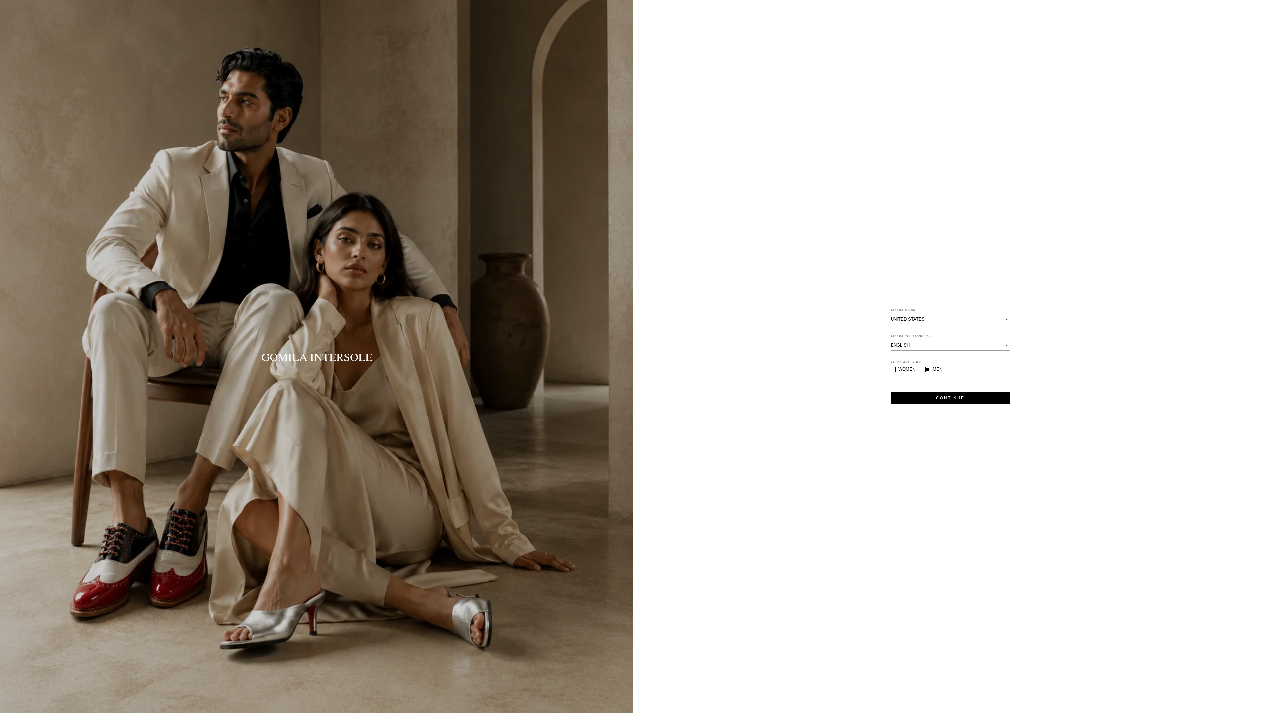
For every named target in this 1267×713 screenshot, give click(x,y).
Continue (950, 398)
